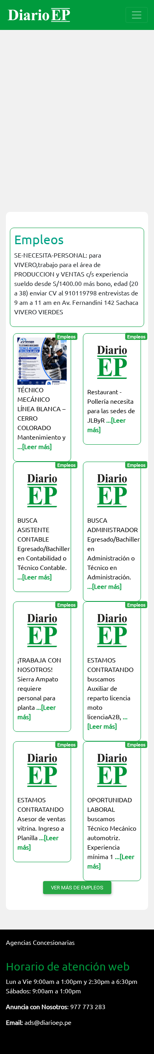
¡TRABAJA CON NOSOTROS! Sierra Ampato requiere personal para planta (39, 688)
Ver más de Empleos (77, 888)
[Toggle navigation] (137, 15)
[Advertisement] (77, 116)
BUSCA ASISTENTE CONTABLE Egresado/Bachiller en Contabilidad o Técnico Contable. (43, 548)
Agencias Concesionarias (40, 942)
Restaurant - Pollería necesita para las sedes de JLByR (111, 410)
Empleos (39, 239)
